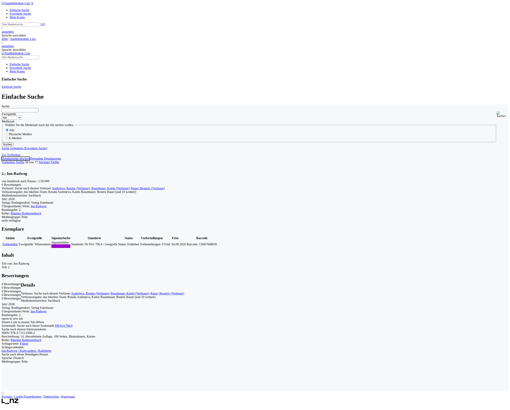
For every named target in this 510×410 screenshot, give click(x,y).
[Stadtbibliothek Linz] (16, 3)
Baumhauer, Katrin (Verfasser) (110, 188)
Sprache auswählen (14, 35)
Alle (11, 130)
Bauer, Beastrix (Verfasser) (148, 188)
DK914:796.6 (64, 325)
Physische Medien (20, 134)
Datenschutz (51, 396)
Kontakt (7, 396)
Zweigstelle (9, 114)
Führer (24, 343)
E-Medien (15, 138)
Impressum (68, 396)
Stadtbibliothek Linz (23, 39)
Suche (5, 106)
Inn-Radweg (38, 206)
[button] (502, 114)
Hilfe (5, 39)
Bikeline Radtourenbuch (26, 213)
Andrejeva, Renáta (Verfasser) (71, 188)
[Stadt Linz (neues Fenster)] (10, 403)
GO (42, 24)
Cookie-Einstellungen (27, 396)
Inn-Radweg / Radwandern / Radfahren (26, 350)
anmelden (8, 31)
